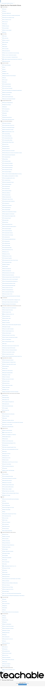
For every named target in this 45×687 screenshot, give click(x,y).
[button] (0, 0)
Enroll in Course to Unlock (22, 684)
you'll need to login (26, 683)
